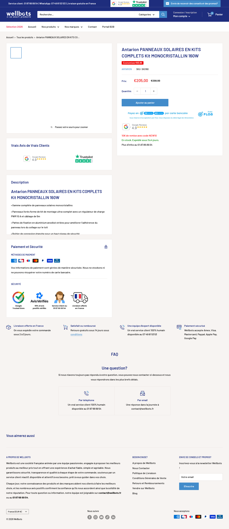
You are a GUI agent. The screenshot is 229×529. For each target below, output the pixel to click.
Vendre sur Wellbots (143, 488)
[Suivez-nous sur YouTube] (101, 517)
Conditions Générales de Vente (149, 478)
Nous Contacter (141, 468)
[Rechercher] (163, 14)
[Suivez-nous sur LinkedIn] (113, 517)
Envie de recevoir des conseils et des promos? (194, 3)
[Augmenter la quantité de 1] (153, 91)
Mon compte (180, 16)
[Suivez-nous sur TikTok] (107, 517)
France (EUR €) (15, 511)
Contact (92, 26)
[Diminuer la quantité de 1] (137, 91)
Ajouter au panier (145, 102)
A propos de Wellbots (144, 462)
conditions (76, 334)
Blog (134, 493)
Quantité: (127, 91)
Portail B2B (108, 26)
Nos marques (72, 26)
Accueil (32, 26)
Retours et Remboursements (148, 483)
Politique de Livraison (144, 473)
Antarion (127, 69)
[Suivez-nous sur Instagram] (95, 517)
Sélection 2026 (14, 26)
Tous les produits (25, 37)
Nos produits (49, 26)
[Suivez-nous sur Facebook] (89, 517)
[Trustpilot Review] (139, 3)
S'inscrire (189, 486)
